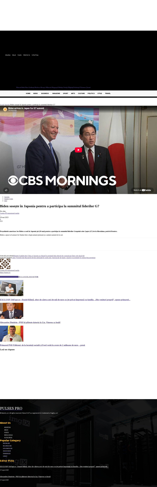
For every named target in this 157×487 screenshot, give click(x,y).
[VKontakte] (12, 417)
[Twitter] (98, 71)
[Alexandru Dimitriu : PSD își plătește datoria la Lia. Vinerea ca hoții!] (11, 318)
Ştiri (5, 201)
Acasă (2, 105)
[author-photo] (5, 268)
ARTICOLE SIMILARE (9, 277)
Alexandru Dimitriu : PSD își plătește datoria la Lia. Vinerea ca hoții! (30, 322)
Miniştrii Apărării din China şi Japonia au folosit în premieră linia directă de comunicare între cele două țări (48, 256)
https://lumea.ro (5, 272)
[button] (101, 76)
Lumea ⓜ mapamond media (9, 213)
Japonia (7, 105)
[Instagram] (5, 417)
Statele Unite (8, 199)
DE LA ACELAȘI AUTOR (28, 277)
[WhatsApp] (26, 224)
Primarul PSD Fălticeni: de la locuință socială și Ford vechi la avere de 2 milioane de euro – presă (42, 345)
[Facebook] (94, 71)
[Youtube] (102, 71)
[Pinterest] (18, 224)
